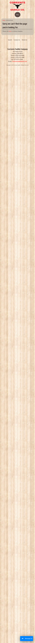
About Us (24, 40)
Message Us (28, 638)
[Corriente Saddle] (17, 10)
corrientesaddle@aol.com (19, 61)
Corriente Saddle (17, 65)
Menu (17, 14)
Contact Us (17, 40)
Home (4, 20)
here (10, 31)
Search (10, 40)
